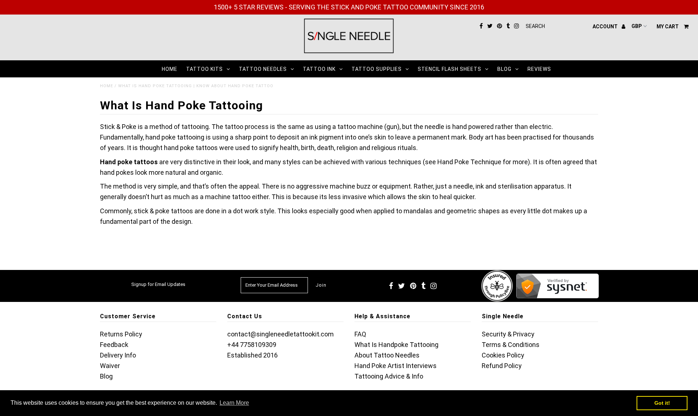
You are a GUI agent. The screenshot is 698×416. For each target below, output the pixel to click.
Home (169, 69)
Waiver (110, 365)
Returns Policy (121, 334)
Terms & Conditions (510, 344)
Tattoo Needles (263, 69)
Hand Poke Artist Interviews (395, 365)
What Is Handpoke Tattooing (396, 344)
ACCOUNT (606, 26)
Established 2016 (252, 355)
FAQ (360, 334)
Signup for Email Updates (158, 284)
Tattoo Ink (319, 69)
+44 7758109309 (251, 344)
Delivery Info (118, 355)
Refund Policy (502, 365)
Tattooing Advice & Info (388, 376)
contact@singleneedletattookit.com (280, 334)
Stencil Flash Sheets (449, 69)
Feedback (114, 344)
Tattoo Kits (204, 69)
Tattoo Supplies (377, 69)
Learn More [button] (234, 403)
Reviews (539, 69)
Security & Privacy (508, 334)
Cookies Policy (503, 355)
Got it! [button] (662, 403)
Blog (504, 69)
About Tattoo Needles (387, 355)
